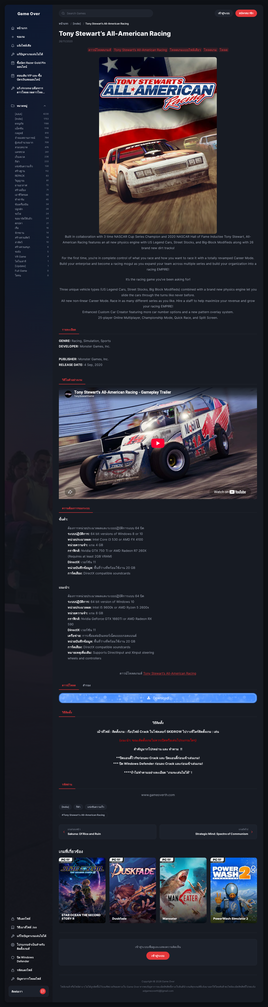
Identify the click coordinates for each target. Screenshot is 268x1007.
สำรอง (87, 685)
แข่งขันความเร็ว (96, 806)
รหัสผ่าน (67, 784)
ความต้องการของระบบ (76, 508)
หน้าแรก (63, 23)
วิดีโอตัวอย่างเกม (72, 379)
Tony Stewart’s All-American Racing (169, 673)
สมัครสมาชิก (246, 13)
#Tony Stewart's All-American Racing (83, 814)
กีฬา (78, 806)
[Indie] (77, 23)
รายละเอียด (69, 329)
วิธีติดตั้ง (67, 712)
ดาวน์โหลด (69, 685)
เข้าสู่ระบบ (224, 13)
